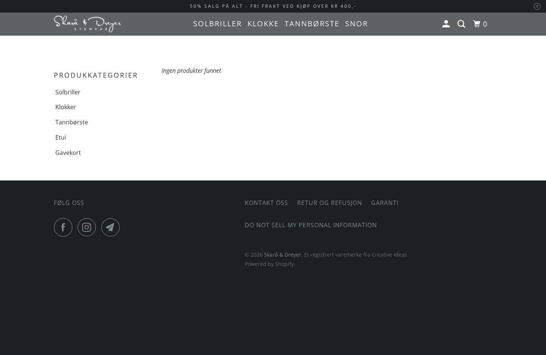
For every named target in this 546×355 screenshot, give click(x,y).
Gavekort (68, 153)
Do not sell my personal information (311, 225)
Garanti (385, 203)
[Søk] (462, 24)
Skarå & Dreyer (282, 254)
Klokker (65, 107)
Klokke (263, 24)
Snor (356, 24)
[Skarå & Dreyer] (87, 24)
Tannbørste (312, 24)
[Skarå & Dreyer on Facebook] (65, 227)
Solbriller (217, 24)
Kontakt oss (266, 203)
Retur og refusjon (329, 203)
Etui (60, 137)
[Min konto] (447, 24)
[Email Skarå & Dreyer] (112, 227)
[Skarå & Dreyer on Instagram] (89, 227)
